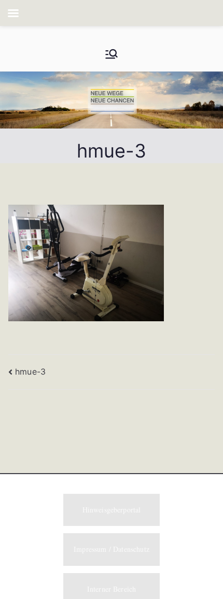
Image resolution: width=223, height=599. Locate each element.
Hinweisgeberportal (111, 510)
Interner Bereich (111, 589)
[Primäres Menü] (111, 54)
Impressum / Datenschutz (111, 549)
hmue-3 (30, 371)
